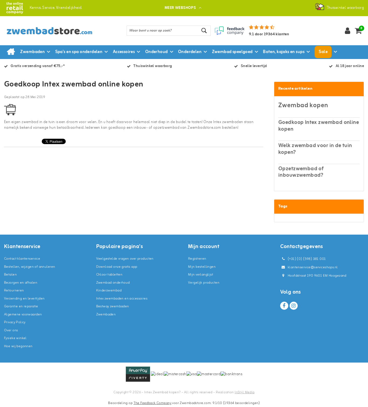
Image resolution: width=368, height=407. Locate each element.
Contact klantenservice (22, 259)
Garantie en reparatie (21, 306)
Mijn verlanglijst (200, 274)
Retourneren (14, 290)
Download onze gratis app (116, 267)
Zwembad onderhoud (113, 283)
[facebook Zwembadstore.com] (284, 305)
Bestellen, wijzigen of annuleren (29, 267)
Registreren (197, 259)
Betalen (10, 274)
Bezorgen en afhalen (20, 283)
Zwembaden (106, 314)
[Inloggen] (347, 30)
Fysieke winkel (15, 338)
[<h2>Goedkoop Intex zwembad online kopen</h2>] (10, 112)
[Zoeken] (204, 31)
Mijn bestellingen (202, 267)
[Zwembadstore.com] (14, 8)
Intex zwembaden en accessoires (122, 298)
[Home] (11, 52)
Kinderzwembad (108, 290)
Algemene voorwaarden (23, 314)
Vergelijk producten (203, 283)
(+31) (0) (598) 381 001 (306, 259)
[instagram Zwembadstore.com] (294, 305)
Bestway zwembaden (112, 306)
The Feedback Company (152, 403)
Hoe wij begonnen (18, 346)
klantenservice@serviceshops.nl (313, 267)
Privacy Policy (15, 322)
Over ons (11, 330)
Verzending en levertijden (24, 298)
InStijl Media (244, 392)
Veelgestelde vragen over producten (125, 259)
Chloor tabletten (109, 274)
